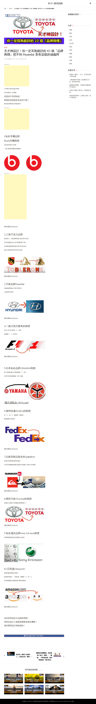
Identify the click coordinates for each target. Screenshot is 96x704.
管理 (70, 50)
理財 (70, 47)
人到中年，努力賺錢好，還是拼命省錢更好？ (54, 680)
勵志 (70, 33)
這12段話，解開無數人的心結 (34, 691)
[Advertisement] (16, 75)
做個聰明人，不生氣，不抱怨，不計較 (34, 680)
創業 (70, 30)
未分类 (5, 47)
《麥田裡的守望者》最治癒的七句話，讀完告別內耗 (79, 81)
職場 (70, 53)
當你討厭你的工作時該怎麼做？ (54, 691)
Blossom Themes (58, 701)
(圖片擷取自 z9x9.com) (11, 226)
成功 (70, 40)
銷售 (70, 64)
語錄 (70, 60)
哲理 (70, 37)
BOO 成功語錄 (55, 3)
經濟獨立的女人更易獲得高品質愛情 (13, 680)
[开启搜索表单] (90, 3)
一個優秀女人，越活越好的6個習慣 (13, 691)
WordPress (68, 701)
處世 (70, 57)
